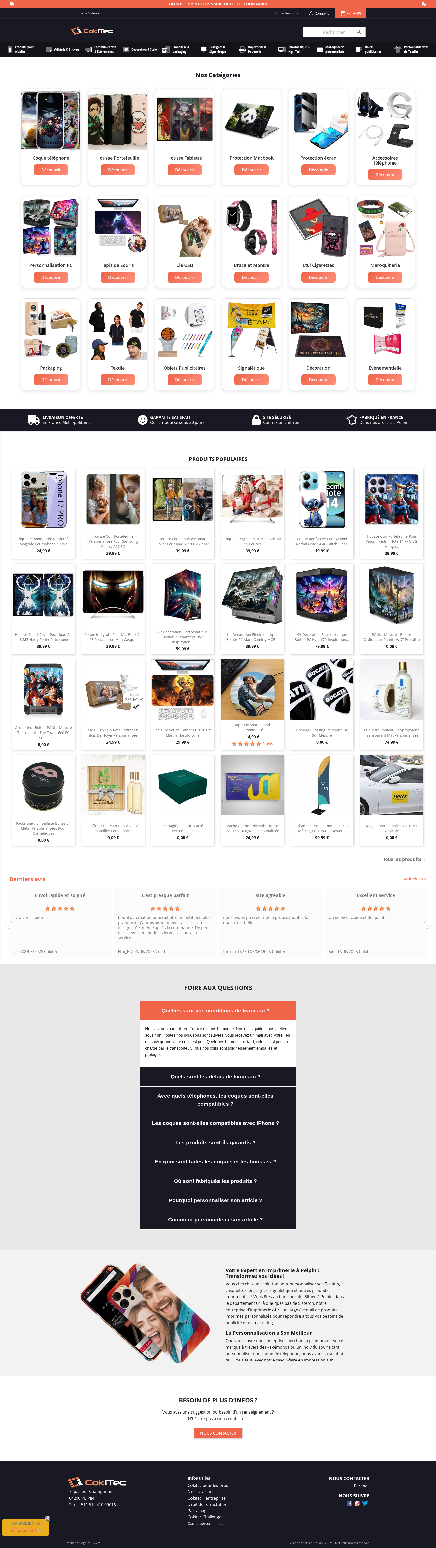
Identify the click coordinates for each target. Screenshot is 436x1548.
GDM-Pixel (332, 1543)
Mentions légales (79, 1543)
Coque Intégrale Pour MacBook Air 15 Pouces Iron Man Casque (113, 637)
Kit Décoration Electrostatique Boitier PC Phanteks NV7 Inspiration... (182, 637)
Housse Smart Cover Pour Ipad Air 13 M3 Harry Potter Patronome (43, 637)
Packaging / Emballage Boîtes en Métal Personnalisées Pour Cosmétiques (43, 828)
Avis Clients (26, 1523)
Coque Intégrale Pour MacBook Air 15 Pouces (252, 541)
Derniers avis (27, 879)
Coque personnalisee (206, 1523)
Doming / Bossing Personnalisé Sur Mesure (322, 733)
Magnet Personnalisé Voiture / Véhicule (391, 828)
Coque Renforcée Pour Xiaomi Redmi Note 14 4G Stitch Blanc (322, 541)
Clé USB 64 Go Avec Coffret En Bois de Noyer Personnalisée (113, 733)
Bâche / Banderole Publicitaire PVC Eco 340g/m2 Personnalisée (252, 828)
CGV (97, 1543)
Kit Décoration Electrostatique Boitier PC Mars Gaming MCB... (252, 637)
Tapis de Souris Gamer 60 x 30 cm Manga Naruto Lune (183, 733)
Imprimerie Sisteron (85, 13)
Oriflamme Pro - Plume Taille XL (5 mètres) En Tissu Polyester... (322, 828)
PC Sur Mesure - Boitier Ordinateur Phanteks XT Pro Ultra (392, 637)
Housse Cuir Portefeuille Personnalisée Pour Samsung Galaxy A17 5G (113, 541)
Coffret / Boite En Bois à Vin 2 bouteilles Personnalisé (113, 828)
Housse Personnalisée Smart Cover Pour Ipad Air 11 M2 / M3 (182, 541)
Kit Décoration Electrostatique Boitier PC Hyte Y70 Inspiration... (322, 637)
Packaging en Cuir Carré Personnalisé (182, 828)
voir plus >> (415, 879)
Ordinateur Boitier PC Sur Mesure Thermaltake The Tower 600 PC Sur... (43, 732)
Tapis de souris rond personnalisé (252, 727)
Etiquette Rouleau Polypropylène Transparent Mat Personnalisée (391, 733)
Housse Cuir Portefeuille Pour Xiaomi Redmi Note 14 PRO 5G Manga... (391, 541)
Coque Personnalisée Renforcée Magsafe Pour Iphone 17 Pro (43, 541)
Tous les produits (405, 860)
